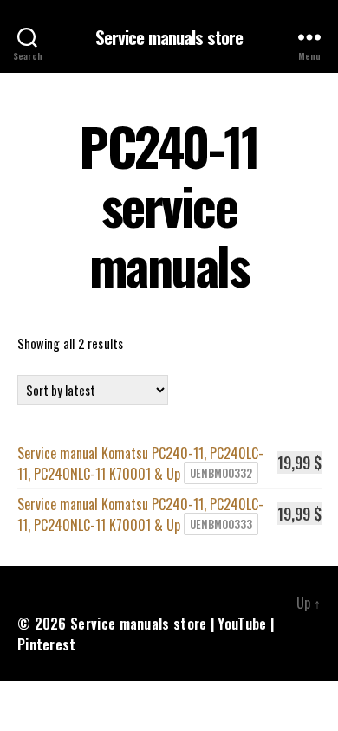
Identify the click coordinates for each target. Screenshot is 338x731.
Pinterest (46, 644)
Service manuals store (169, 37)
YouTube (242, 623)
